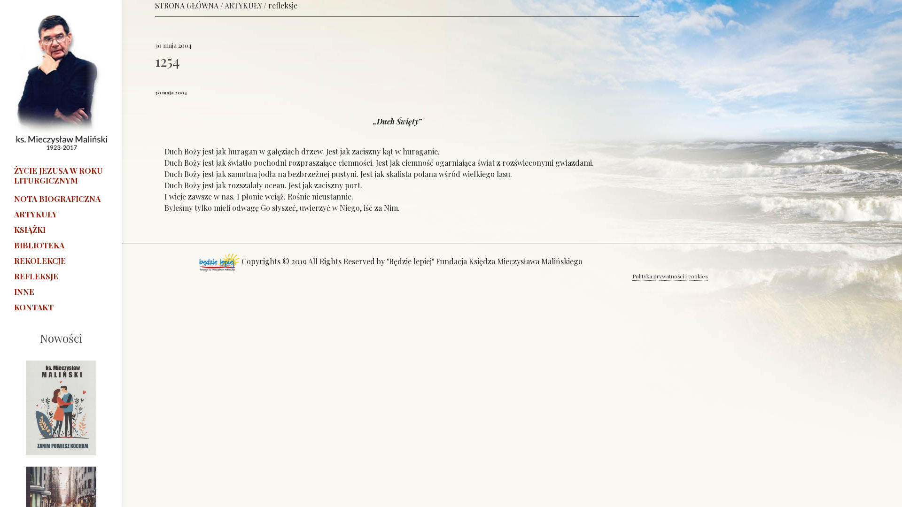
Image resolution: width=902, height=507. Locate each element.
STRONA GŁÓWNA (186, 5)
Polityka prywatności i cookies (670, 276)
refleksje (282, 5)
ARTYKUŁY (243, 5)
